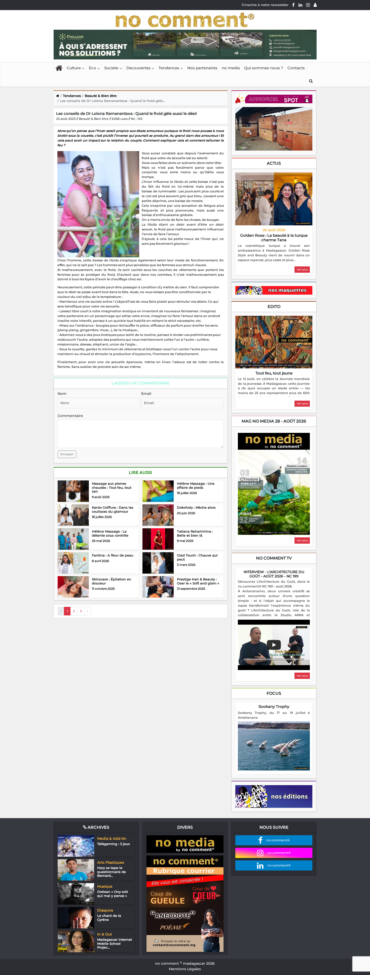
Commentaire (70, 415)
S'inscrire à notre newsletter (265, 5)
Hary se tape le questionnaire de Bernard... (111, 872)
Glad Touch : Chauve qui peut (197, 557)
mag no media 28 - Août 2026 (274, 421)
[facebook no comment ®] (293, 5)
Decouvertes (138, 67)
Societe (111, 67)
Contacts (296, 67)
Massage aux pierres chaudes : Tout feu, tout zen (111, 487)
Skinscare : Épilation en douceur (111, 581)
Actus (274, 163)
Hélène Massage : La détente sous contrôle (110, 533)
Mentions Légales (185, 969)
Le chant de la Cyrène (109, 918)
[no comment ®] (315, 5)
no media (231, 67)
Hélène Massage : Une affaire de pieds (195, 485)
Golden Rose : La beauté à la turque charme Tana (274, 237)
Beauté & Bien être (101, 96)
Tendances (169, 67)
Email (146, 393)
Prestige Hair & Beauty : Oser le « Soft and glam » (198, 581)
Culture (74, 67)
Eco (92, 67)
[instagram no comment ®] (308, 5)
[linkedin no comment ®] (300, 5)
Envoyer (66, 454)
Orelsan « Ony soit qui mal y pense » (112, 894)
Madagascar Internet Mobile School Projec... (114, 943)
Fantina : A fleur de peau (112, 555)
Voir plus (302, 269)
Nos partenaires (202, 67)
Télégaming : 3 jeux (113, 844)
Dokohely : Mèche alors (196, 507)
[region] (274, 253)
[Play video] (273, 645)
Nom (62, 393)
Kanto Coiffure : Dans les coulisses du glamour (112, 509)
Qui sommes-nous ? (263, 67)
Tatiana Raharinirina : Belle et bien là (195, 533)
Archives (98, 827)
